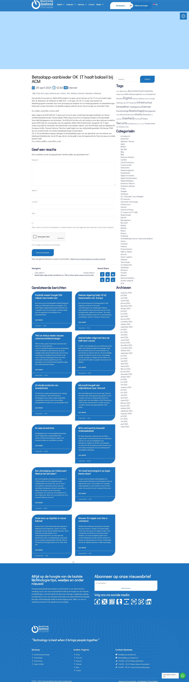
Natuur (123, 230)
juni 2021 (124, 392)
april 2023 (124, 363)
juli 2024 (124, 329)
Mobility (74, 93)
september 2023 (126, 353)
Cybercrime (120, 94)
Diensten (119, 98)
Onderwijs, (119, 119)
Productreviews (126, 249)
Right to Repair (126, 251)
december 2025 (126, 306)
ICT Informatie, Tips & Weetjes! (132, 196)
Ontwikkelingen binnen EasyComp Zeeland (136, 238)
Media (98, 4)
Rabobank (89, 93)
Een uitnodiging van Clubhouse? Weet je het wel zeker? (51, 472)
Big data (124, 149)
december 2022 (126, 374)
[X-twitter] (104, 601)
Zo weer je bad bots (44, 427)
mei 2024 (124, 335)
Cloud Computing (127, 162)
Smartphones (132, 123)
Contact (91, 4)
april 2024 (124, 337)
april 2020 (124, 424)
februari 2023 (126, 369)
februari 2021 (125, 403)
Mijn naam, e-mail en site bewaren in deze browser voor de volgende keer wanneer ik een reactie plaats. (73, 227)
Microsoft (123, 114)
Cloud (140, 91)
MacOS (123, 217)
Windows (124, 270)
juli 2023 (124, 356)
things (142, 124)
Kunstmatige (122, 110)
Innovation (122, 106)
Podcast (124, 246)
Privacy (144, 118)
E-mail (35, 202)
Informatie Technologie (129, 202)
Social (138, 124)
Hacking (119, 103)
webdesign (125, 267)
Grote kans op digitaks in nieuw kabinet (50, 519)
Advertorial (125, 139)
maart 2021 (125, 400)
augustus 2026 (126, 292)
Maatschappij (136, 110)
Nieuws (123, 233)
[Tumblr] (119, 601)
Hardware (124, 194)
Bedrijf (59, 4)
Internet (72, 88)
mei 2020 (124, 421)
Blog (122, 152)
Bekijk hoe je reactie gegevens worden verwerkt (88, 259)
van (117, 127)
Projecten (69, 4)
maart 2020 (125, 426)
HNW (124, 103)
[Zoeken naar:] (128, 79)
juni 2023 (124, 358)
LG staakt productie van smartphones (46, 386)
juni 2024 (124, 332)
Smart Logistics (126, 257)
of (152, 115)
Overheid (80, 93)
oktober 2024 (125, 324)
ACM (38, 93)
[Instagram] (112, 601)
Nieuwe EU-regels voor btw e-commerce (93, 519)
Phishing (137, 119)
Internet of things (127, 209)
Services (81, 4)
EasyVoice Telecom (128, 183)
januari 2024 (125, 342)
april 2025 (124, 316)
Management (150, 111)
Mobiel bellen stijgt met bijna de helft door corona (93, 339)
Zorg (127, 127)
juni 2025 (124, 313)
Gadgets (124, 191)
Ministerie (130, 115)
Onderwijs (124, 236)
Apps (47, 93)
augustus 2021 (126, 387)
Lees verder (39, 320)
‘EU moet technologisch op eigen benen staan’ (94, 472)
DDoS (144, 94)
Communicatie (126, 165)
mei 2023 (124, 361)
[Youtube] (126, 601)
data (127, 94)
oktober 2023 (125, 350)
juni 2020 (124, 419)
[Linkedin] (148, 601)
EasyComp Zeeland (138, 99)
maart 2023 (125, 366)
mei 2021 (124, 395)
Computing (148, 91)
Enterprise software (128, 186)
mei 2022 (124, 384)
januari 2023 (125, 371)
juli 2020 (124, 416)
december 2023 (126, 345)
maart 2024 (125, 340)
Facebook (147, 98)
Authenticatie (54, 93)
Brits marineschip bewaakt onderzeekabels (91, 429)
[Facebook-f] (97, 601)
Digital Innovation (127, 175)
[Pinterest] (141, 601)
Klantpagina (120, 5)
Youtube (124, 272)
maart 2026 (125, 300)
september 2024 (126, 327)
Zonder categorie (127, 280)
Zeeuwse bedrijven (127, 278)
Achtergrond (125, 136)
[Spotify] (134, 601)
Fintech (63, 93)
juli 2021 (124, 390)
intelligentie (135, 106)
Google (152, 98)
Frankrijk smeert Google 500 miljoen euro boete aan (48, 296)
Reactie (35, 160)
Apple (117, 91)
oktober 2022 (125, 377)
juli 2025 (124, 311)
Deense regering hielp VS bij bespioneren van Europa (92, 296)
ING (68, 93)
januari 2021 (125, 405)
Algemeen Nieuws (127, 141)
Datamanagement (135, 94)
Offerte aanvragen (141, 5)
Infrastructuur (144, 102)
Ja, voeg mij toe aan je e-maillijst (46, 245)
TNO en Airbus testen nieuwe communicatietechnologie (49, 337)
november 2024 (126, 321)
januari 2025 (125, 319)
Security (121, 123)
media (118, 115)
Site (33, 213)
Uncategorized (126, 265)
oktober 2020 (125, 408)
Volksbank (97, 93)
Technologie (125, 262)
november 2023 (126, 348)
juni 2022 (124, 382)
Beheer (126, 91)
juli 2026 (124, 295)
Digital (127, 98)
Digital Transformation (129, 178)
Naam (35, 190)
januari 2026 (125, 303)
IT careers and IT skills (129, 212)
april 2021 (124, 398)
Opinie (123, 241)
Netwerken (147, 114)
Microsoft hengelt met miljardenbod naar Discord (91, 386)
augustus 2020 (126, 413)
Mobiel (123, 225)
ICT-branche (131, 103)
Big (129, 91)
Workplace (122, 127)
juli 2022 (124, 379)
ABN (34, 93)
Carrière (134, 91)
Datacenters (125, 167)
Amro (42, 93)
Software (124, 259)
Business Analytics (127, 157)
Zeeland (123, 275)
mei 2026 (124, 298)
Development (151, 94)
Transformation (149, 123)
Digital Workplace (127, 181)
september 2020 (126, 411)
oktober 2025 (125, 308)
